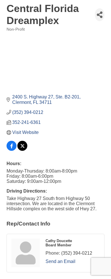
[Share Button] (99, 14)
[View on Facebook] (12, 149)
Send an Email (60, 261)
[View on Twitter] (22, 149)
